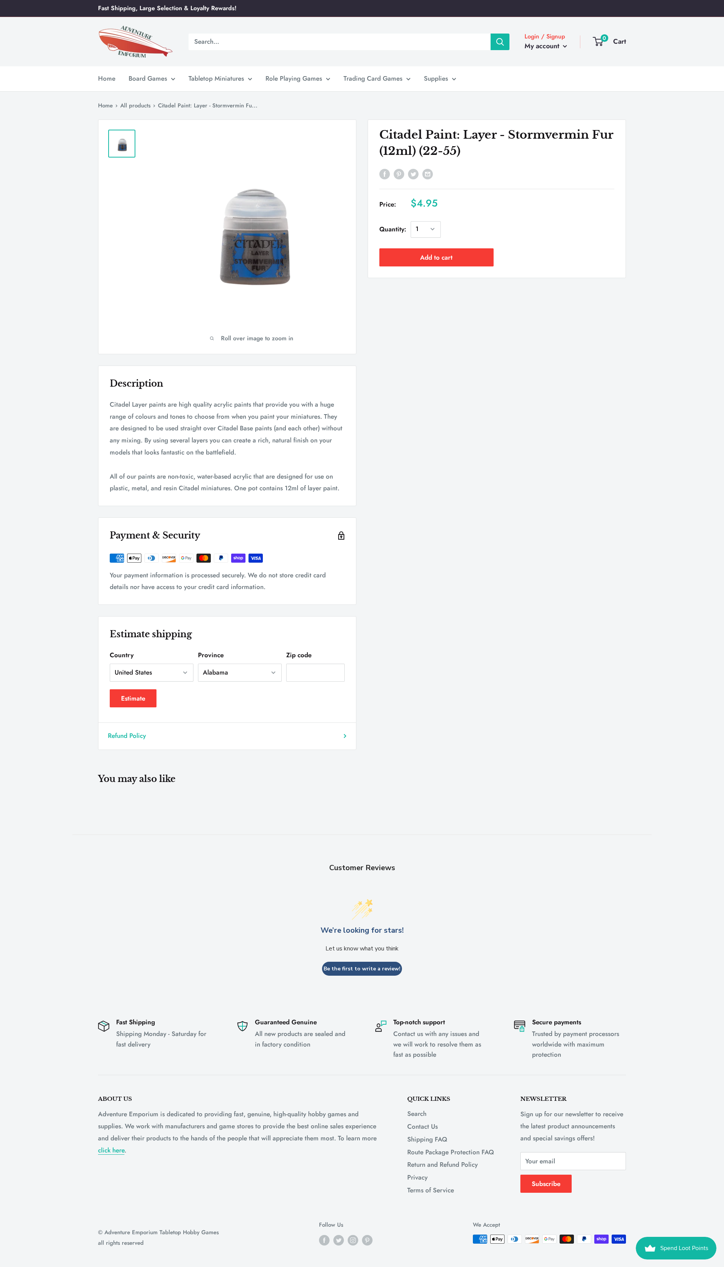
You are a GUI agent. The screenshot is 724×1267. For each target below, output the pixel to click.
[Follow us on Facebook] (324, 1240)
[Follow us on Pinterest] (367, 1240)
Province (211, 655)
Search (416, 1113)
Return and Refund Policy (442, 1164)
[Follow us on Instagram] (353, 1240)
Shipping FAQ (427, 1139)
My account (543, 46)
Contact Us (422, 1126)
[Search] (500, 41)
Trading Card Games (373, 78)
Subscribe (546, 1183)
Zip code (298, 655)
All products (135, 105)
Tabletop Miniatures (216, 78)
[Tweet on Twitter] (413, 174)
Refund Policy (127, 735)
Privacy (417, 1177)
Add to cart (436, 257)
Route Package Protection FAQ (450, 1152)
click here (111, 1150)
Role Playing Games (293, 78)
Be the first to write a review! (362, 968)
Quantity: (392, 228)
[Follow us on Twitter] (338, 1240)
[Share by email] (427, 174)
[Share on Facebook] (384, 174)
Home (106, 78)
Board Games (148, 78)
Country (121, 655)
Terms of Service (430, 1190)
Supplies (436, 78)
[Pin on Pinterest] (399, 174)
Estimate (133, 698)
